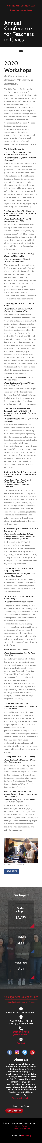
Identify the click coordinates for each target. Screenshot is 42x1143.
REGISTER (11, 871)
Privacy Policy (21, 1126)
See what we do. (21, 1098)
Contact (21, 1043)
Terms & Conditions (21, 1129)
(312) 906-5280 (21, 1034)
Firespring (26, 1136)
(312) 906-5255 (21, 1032)
